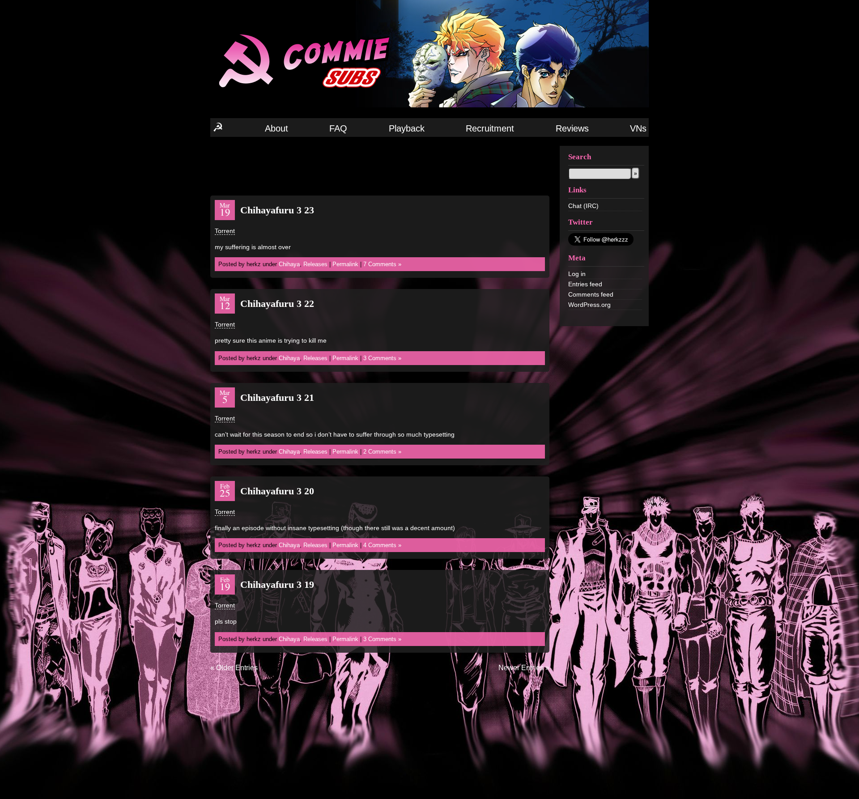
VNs (638, 128)
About (276, 128)
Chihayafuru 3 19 (277, 584)
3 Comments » (382, 358)
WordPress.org (589, 304)
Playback (407, 128)
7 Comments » (382, 264)
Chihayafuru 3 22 (277, 303)
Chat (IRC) (583, 205)
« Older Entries (234, 668)
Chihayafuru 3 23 (277, 210)
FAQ (338, 128)
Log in (577, 273)
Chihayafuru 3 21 (277, 397)
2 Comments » (382, 451)
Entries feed (585, 284)
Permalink (345, 264)
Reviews (572, 128)
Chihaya (289, 264)
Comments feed (590, 294)
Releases (315, 264)
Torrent (225, 230)
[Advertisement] (380, 165)
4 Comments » (382, 545)
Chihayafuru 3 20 (277, 491)
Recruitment (490, 128)
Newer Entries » (523, 668)
